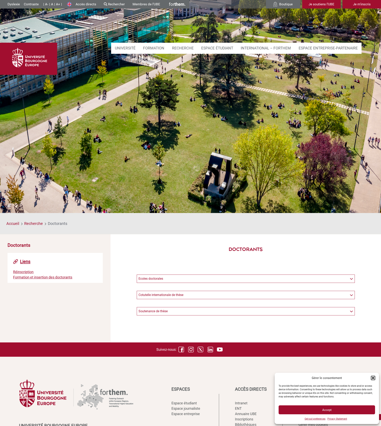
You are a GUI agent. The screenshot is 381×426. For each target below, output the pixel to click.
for (177, 4)
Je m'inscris (362, 4)
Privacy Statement (337, 418)
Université (125, 48)
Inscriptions (244, 419)
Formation (153, 48)
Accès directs (86, 4)
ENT (238, 408)
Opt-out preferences (315, 418)
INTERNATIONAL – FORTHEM (266, 48)
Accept (327, 410)
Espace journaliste (185, 408)
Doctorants (57, 223)
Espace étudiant (217, 48)
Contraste (31, 4)
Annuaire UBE (246, 414)
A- (46, 4)
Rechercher (116, 4)
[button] (373, 378)
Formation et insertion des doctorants (42, 277)
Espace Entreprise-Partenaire (328, 48)
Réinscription (23, 272)
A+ (58, 4)
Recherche (183, 48)
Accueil (12, 223)
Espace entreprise (185, 414)
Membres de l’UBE (146, 4)
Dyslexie (14, 4)
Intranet (241, 403)
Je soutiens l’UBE (321, 4)
